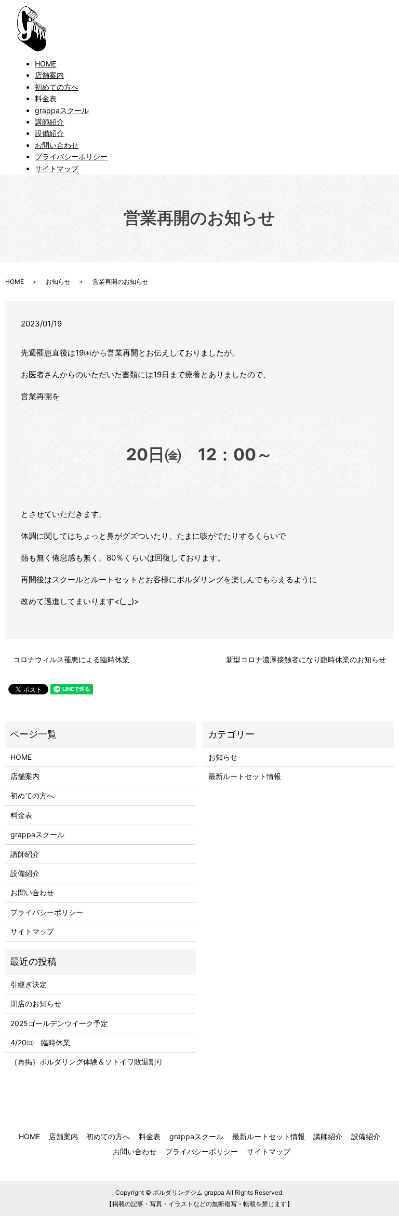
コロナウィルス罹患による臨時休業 (71, 659)
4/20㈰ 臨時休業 (40, 1042)
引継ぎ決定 (28, 984)
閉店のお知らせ (35, 1003)
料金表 (46, 98)
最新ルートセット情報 (244, 776)
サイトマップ (56, 168)
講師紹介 (49, 121)
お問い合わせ (56, 145)
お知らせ (58, 281)
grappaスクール (62, 110)
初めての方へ (56, 87)
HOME (45, 63)
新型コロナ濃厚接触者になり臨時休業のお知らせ (306, 659)
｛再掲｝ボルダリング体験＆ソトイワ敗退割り (90, 1061)
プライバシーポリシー (71, 156)
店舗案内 (49, 75)
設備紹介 (49, 133)
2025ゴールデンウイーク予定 (59, 1023)
